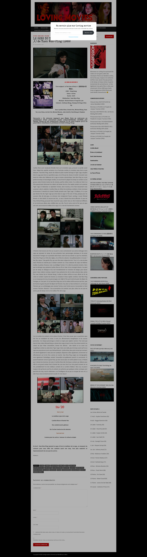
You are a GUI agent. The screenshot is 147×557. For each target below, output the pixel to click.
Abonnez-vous (88, 32)
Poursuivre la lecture (73, 37)
